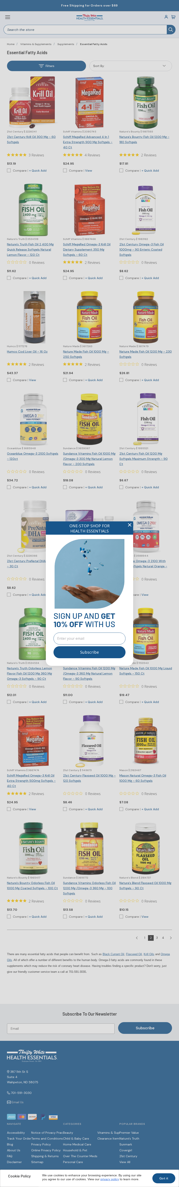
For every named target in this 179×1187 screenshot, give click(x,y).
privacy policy (109, 1179)
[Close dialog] (129, 524)
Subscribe (89, 652)
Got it (163, 1178)
